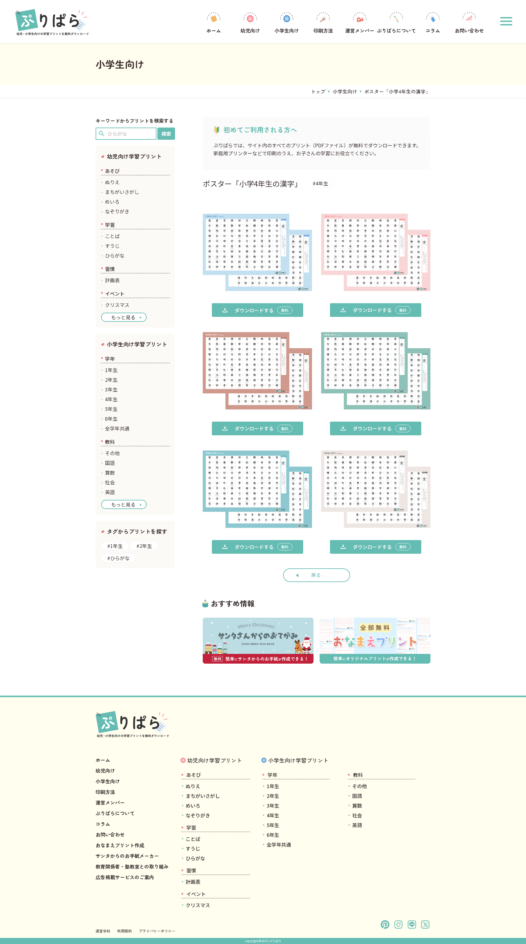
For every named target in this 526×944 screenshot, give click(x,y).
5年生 (111, 408)
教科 (110, 441)
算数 (110, 472)
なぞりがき (117, 211)
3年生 (111, 389)
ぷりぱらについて (396, 30)
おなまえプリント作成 (120, 845)
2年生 (111, 379)
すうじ (112, 245)
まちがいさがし (122, 191)
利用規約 (124, 930)
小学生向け (287, 30)
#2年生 (144, 545)
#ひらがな (118, 558)
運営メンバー (359, 30)
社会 (110, 482)
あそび (112, 170)
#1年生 (115, 545)
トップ (318, 91)
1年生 (111, 370)
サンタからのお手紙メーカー (127, 855)
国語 (110, 462)
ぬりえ (112, 182)
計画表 (112, 280)
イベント (114, 293)
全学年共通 (117, 428)
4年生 (111, 399)
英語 (110, 492)
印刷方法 (323, 30)
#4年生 (320, 183)
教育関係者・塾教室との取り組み (132, 866)
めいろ (112, 201)
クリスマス (117, 304)
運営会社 (103, 930)
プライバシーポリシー (157, 930)
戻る (316, 574)
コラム (433, 30)
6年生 (111, 418)
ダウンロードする (262, 310)
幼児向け (250, 30)
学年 (110, 358)
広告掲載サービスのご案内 (125, 877)
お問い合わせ (469, 30)
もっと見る (123, 317)
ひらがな (114, 255)
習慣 (110, 268)
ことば (112, 236)
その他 (112, 453)
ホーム (213, 30)
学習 (110, 224)
